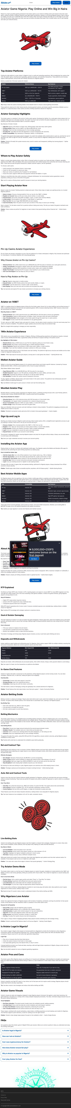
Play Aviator (56, 2)
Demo (66, 2)
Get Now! (34, 559)
